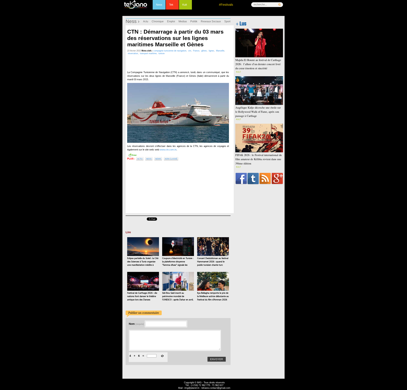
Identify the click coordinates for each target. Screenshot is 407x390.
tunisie (162, 53)
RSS (265, 178)
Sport (227, 21)
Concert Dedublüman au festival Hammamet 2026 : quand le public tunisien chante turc (212, 261)
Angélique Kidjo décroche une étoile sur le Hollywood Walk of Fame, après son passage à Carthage (258, 112)
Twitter (253, 178)
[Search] (279, 5)
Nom (136, 323)
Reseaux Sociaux (211, 21)
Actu (145, 21)
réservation (133, 53)
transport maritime (148, 53)
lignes (211, 51)
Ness (159, 4)
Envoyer (216, 359)
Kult (184, 4)
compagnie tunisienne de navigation (169, 51)
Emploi (171, 21)
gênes (204, 51)
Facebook (241, 178)
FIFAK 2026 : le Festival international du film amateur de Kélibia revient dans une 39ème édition (258, 159)
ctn (189, 51)
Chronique (158, 21)
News (158, 159)
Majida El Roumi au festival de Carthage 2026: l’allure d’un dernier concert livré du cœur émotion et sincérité (258, 64)
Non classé (171, 159)
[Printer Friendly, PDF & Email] (132, 155)
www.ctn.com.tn (168, 149)
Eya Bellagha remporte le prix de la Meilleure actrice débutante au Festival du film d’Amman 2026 (213, 296)
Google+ (277, 178)
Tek (171, 4)
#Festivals (226, 4)
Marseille (220, 51)
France (196, 51)
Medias (183, 21)
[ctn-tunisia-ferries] (178, 113)
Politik (193, 21)
